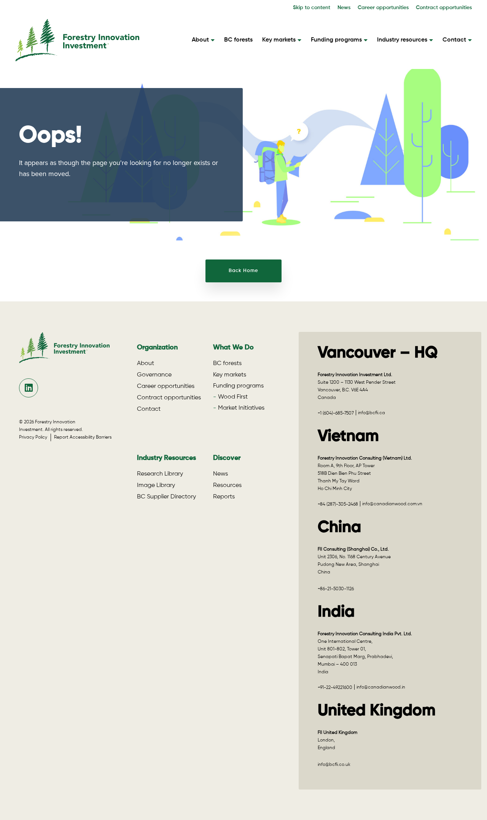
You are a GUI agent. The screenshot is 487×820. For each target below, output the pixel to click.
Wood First (233, 397)
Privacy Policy (35, 437)
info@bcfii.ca (371, 413)
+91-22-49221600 (335, 687)
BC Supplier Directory (166, 497)
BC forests (238, 40)
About (200, 40)
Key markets (279, 40)
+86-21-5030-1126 (336, 589)
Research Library (160, 474)
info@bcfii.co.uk (334, 764)
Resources (227, 485)
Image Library (156, 485)
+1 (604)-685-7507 (336, 413)
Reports (224, 497)
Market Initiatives (241, 408)
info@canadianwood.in (380, 687)
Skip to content (311, 7)
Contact (454, 40)
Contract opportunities (444, 7)
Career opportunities (383, 7)
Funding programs (336, 40)
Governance (154, 375)
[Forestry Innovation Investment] (77, 57)
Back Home (243, 270)
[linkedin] (29, 388)
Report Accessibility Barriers (82, 437)
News (343, 7)
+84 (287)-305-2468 (338, 504)
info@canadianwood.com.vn (392, 504)
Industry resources (402, 40)
